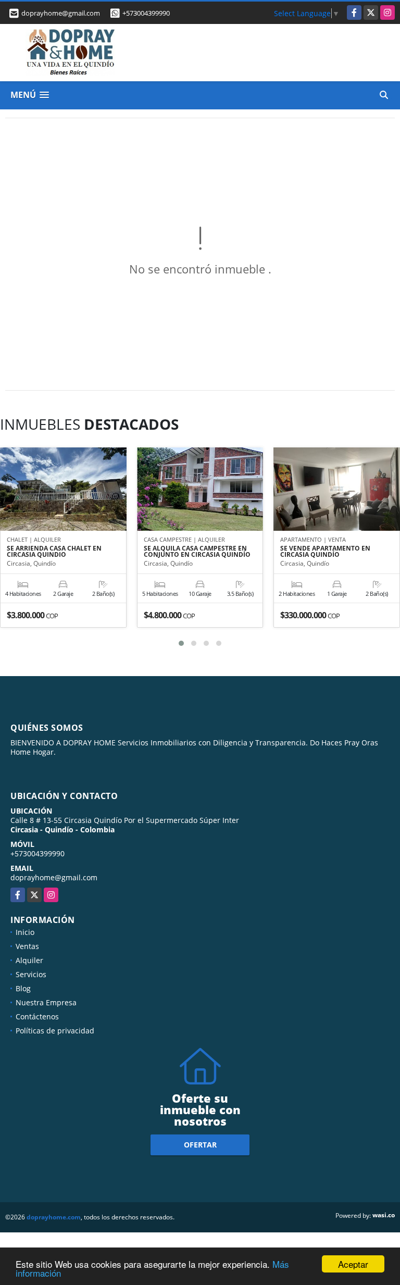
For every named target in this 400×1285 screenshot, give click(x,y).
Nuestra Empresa (46, 1002)
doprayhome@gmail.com (53, 877)
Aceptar (353, 1263)
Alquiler (29, 960)
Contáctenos (37, 1016)
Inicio (25, 932)
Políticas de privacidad (55, 1031)
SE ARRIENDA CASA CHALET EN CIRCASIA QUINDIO (54, 551)
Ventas (27, 946)
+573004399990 (146, 13)
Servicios (31, 974)
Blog (23, 988)
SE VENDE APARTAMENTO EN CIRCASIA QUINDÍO (325, 551)
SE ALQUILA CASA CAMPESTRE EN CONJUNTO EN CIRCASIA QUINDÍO (197, 551)
